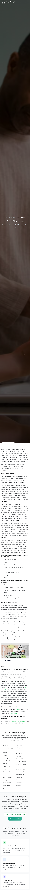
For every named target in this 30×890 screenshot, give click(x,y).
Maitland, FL (6, 752)
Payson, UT (19, 753)
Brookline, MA (6, 766)
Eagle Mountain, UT (8, 777)
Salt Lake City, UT (21, 761)
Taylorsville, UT (20, 774)
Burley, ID (5, 758)
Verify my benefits (15, 818)
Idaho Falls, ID (6, 761)
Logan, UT (19, 745)
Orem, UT (18, 750)
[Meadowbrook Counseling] (8, 2)
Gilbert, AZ (6, 745)
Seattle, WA (19, 780)
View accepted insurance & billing (15, 814)
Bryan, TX (5, 774)
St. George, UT (20, 772)
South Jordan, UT (21, 769)
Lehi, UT (5, 788)
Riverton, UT (19, 759)
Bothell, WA (19, 777)
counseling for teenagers (18, 721)
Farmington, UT (7, 780)
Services (13, 217)
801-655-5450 (13, 713)
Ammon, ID (6, 755)
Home (7, 217)
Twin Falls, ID (6, 763)
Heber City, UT (7, 782)
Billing (19, 709)
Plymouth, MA (6, 772)
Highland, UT (6, 785)
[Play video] (15, 650)
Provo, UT (18, 756)
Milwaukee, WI (20, 782)
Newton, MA (6, 769)
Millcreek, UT (19, 748)
